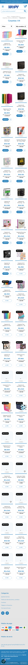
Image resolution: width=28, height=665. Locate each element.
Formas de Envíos (5, 608)
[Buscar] (25, 11)
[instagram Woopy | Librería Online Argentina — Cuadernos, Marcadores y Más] (2, 613)
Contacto (3, 602)
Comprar (19, 51)
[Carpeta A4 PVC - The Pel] (24, 51)
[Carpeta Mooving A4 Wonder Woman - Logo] (24, 242)
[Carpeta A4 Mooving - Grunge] (10, 212)
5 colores (21, 320)
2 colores (21, 70)
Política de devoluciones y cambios (10, 599)
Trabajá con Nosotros (6, 605)
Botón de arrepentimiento (11, 656)
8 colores (7, 286)
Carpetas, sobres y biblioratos (10, 18)
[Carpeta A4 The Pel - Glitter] (10, 119)
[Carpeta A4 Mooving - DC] (24, 212)
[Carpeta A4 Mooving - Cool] (10, 181)
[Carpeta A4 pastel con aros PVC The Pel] (10, 54)
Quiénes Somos (5, 596)
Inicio (8, 16)
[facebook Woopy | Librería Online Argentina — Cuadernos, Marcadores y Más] (7, 613)
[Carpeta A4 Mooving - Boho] (24, 115)
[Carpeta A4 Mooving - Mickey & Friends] (10, 150)
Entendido (24, 663)
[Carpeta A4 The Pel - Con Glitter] (10, 82)
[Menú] (2, 6)
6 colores (7, 320)
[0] (25, 7)
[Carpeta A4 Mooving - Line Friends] (10, 242)
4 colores (7, 67)
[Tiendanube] (5, 659)
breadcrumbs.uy (15, 16)
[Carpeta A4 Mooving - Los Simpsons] (24, 181)
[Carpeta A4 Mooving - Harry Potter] (24, 85)
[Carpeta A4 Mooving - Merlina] (10, 273)
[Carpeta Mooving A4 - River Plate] (24, 150)
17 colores (21, 36)
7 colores (7, 39)
